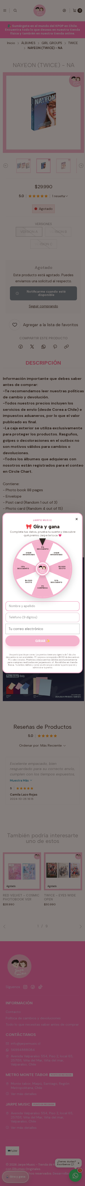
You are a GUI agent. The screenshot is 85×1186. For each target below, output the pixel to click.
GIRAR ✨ (42, 641)
